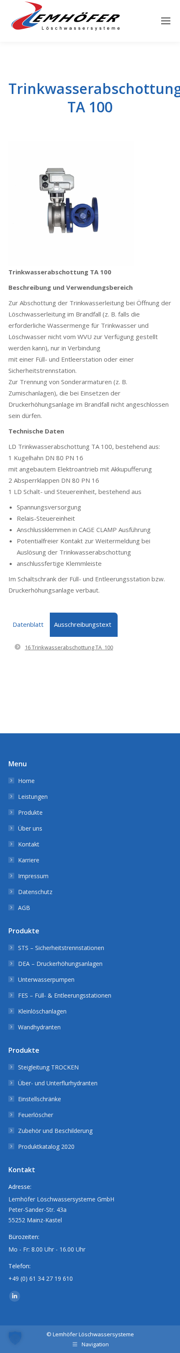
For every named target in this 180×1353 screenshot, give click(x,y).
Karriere (28, 860)
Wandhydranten (39, 1027)
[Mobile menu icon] (166, 21)
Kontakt (28, 844)
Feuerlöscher (35, 1115)
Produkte (30, 812)
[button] (15, 1338)
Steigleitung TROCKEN (48, 1067)
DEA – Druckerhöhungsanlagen (60, 964)
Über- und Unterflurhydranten (58, 1083)
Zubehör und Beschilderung (55, 1131)
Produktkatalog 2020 (46, 1146)
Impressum (33, 876)
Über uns (30, 828)
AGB (24, 908)
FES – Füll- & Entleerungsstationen (64, 995)
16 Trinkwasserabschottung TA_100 (69, 647)
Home (26, 781)
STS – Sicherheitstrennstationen (61, 948)
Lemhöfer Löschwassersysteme (93, 1334)
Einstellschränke (39, 1099)
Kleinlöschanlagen (42, 1011)
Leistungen (33, 797)
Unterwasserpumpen (46, 979)
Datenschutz (35, 892)
